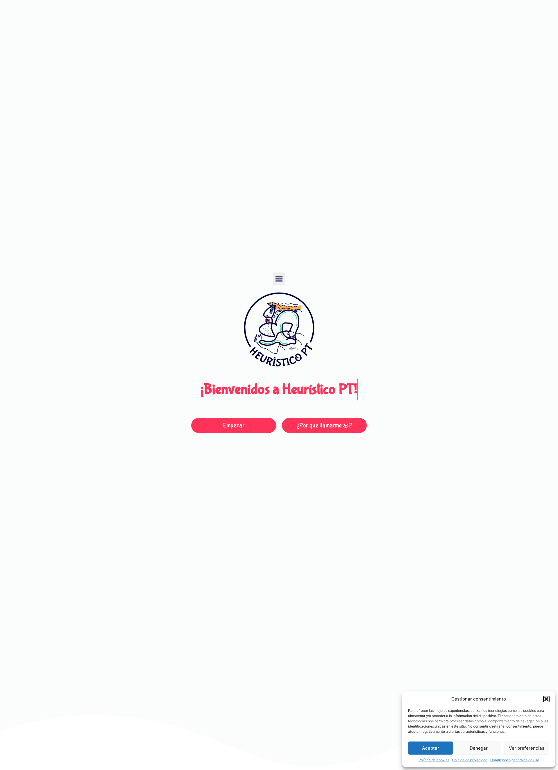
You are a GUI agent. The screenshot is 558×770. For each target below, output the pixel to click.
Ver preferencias (526, 748)
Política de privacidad (469, 760)
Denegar (479, 748)
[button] (546, 699)
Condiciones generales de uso (514, 760)
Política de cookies (434, 760)
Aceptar (430, 748)
